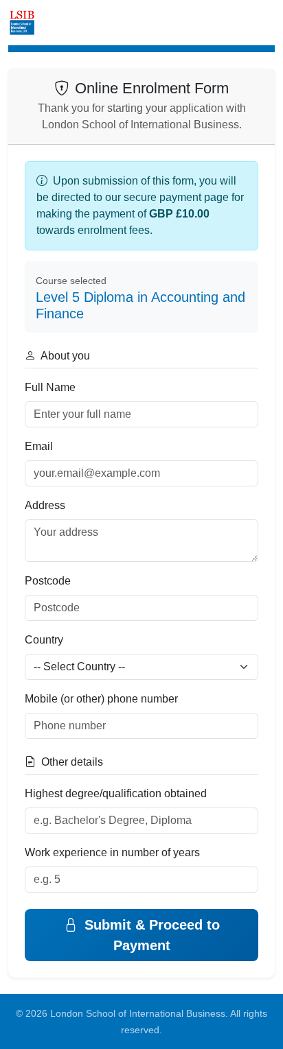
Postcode (48, 581)
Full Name (50, 387)
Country (44, 640)
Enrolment (75, 22)
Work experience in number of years (112, 852)
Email (39, 446)
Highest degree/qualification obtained (116, 793)
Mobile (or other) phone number (101, 699)
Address (45, 505)
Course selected (71, 280)
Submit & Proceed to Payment (150, 935)
